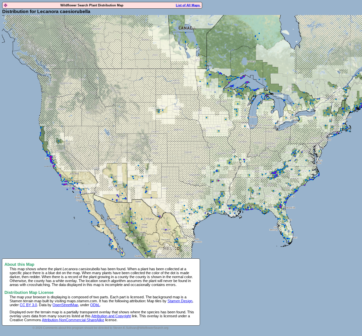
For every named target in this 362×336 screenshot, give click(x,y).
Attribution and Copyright (111, 316)
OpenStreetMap (65, 305)
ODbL (95, 305)
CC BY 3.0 (28, 305)
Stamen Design (179, 301)
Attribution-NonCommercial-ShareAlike (73, 320)
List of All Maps (188, 5)
